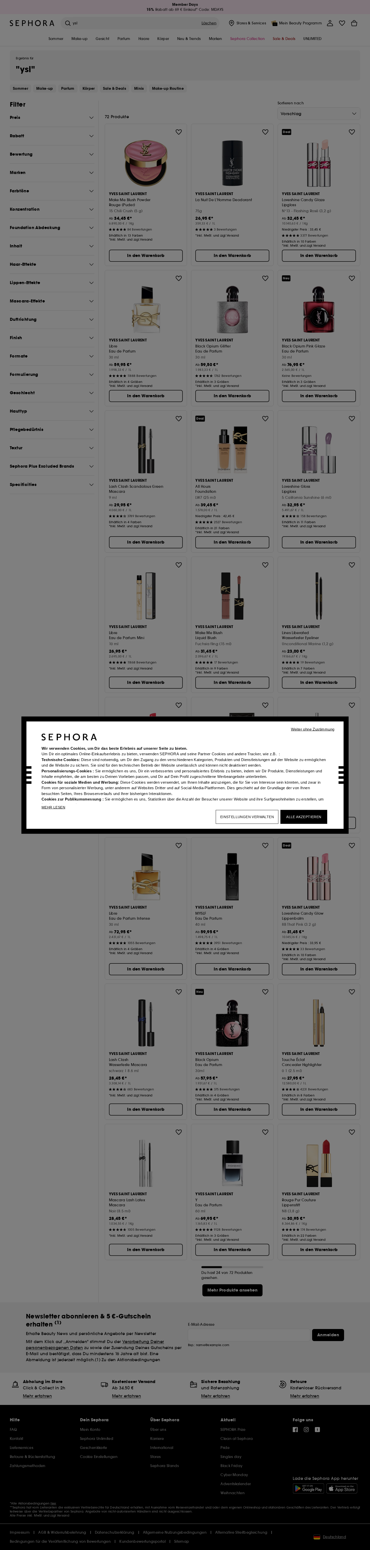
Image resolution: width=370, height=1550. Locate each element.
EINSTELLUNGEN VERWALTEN (247, 817)
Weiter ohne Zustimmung (313, 729)
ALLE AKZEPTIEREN (303, 817)
